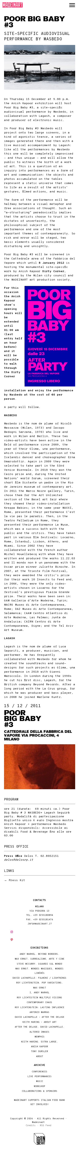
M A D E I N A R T (12, 4)
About (39, 1056)
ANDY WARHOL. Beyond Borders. (39, 954)
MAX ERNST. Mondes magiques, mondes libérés (39, 971)
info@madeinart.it (40, 924)
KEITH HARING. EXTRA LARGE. (39, 1042)
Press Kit (17, 880)
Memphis (40, 1037)
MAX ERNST (39, 988)
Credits (31, 1125)
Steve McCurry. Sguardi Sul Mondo (39, 964)
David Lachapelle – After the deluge (39, 1017)
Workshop (39, 1086)
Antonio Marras (39, 1012)
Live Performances (40, 1076)
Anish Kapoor (39, 1046)
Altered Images (39, 1032)
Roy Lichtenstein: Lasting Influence (39, 1007)
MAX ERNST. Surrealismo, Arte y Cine (39, 959)
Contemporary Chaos (39, 1002)
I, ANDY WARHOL (39, 992)
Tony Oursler (39, 1051)
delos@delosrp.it (18, 860)
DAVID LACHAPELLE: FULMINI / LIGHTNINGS (39, 978)
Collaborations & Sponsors (39, 1091)
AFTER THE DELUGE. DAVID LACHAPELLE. (39, 1027)
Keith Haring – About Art (39, 1022)
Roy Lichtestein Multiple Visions (39, 997)
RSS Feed (45, 1125)
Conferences (39, 1072)
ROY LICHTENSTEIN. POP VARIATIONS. (39, 983)
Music (39, 1081)
